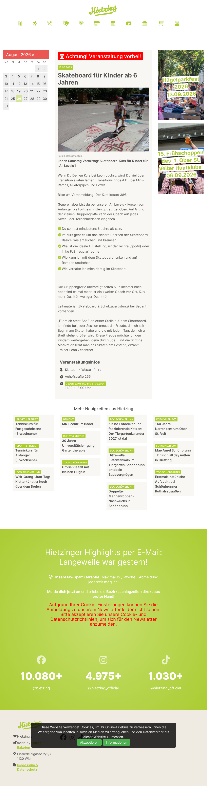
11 (12, 84)
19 (19, 91)
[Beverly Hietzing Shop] (166, 24)
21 (32, 91)
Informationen (116, 742)
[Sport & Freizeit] (40, 24)
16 (44, 84)
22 (38, 91)
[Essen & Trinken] (55, 24)
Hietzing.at (103, 11)
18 (12, 91)
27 (25, 99)
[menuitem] (103, 24)
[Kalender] (118, 24)
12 (19, 84)
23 (45, 91)
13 (25, 84)
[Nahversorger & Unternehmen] (102, 24)
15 (38, 84)
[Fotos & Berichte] (133, 24)
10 (6, 84)
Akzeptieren (89, 742)
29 (38, 99)
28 (32, 99)
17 (6, 91)
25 (13, 99)
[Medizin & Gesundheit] (86, 24)
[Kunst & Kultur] (71, 24)
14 (32, 84)
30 (45, 99)
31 (6, 106)
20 (26, 91)
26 (19, 99)
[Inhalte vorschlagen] (182, 24)
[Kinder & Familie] (25, 24)
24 (6, 99)
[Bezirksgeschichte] (149, 24)
